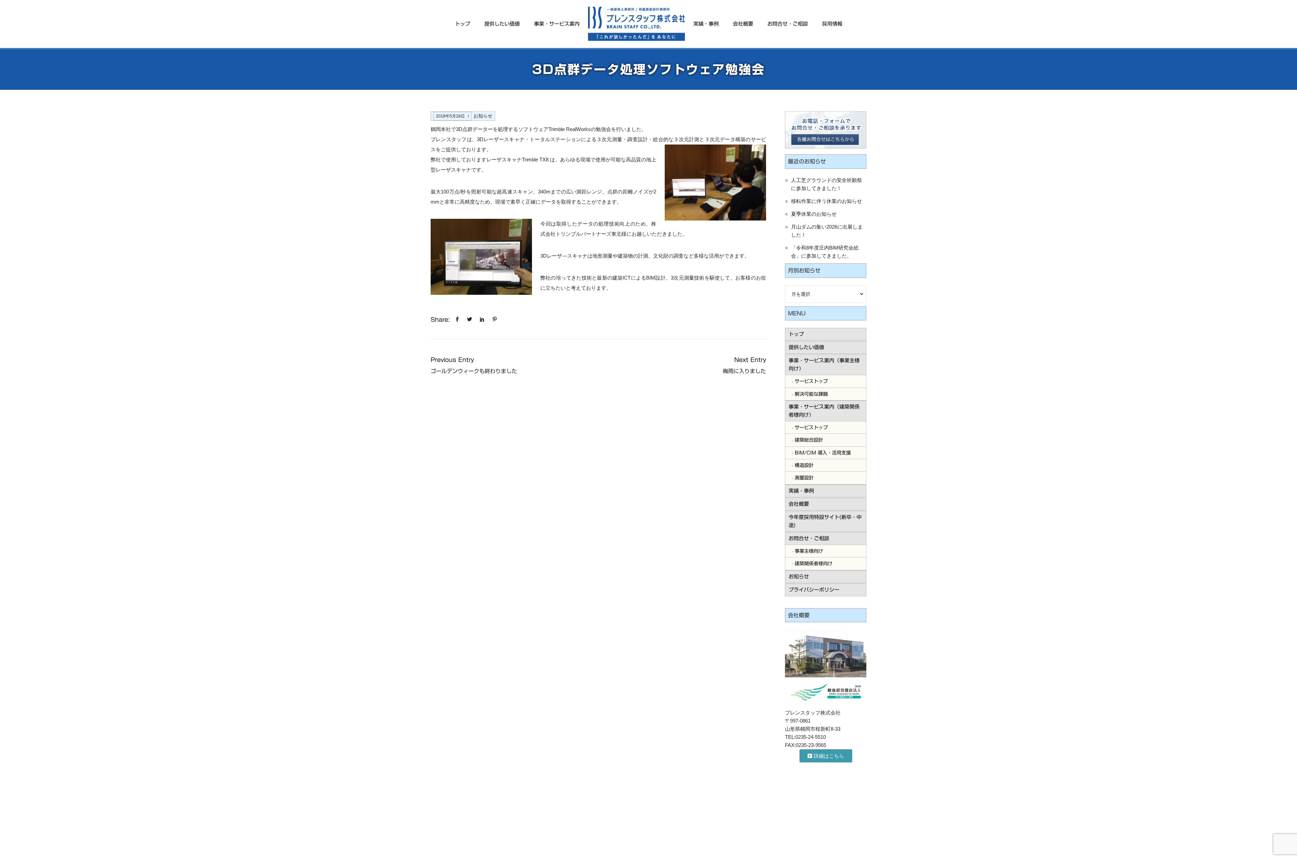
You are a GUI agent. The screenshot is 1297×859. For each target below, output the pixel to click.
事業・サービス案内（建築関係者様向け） (824, 410)
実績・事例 (706, 23)
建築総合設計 (809, 440)
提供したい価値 (502, 23)
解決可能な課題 (811, 394)
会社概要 (743, 23)
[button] (825, 755)
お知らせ (483, 116)
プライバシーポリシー (814, 589)
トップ (462, 23)
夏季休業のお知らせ (814, 214)
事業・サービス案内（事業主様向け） (824, 364)
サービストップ (811, 381)
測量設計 (804, 477)
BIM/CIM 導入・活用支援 (823, 452)
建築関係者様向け (814, 563)
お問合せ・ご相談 (787, 23)
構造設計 (804, 465)
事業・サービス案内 (557, 23)
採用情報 (832, 23)
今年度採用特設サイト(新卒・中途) (825, 521)
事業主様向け (809, 551)
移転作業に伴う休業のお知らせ (826, 201)
